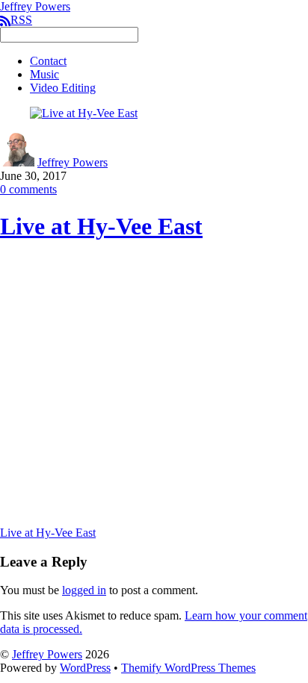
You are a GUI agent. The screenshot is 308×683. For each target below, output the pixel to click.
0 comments (28, 189)
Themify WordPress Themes (188, 667)
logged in (84, 590)
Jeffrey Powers (72, 162)
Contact (48, 60)
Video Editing (63, 87)
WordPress (85, 667)
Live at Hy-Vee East (101, 226)
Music (44, 74)
